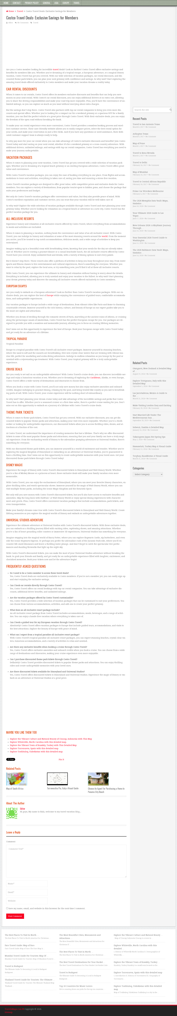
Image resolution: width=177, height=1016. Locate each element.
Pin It (61, 759)
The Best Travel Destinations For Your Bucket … (82, 962)
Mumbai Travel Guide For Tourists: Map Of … (27, 956)
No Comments (22, 23)
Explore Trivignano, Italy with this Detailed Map (149, 382)
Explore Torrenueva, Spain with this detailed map (34, 748)
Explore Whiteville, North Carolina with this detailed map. (38, 742)
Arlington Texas (140, 134)
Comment (10, 841)
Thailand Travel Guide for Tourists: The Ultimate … (30, 980)
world (105, 236)
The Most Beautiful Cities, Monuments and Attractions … (80, 936)
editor (10, 23)
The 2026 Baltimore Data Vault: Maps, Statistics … (151, 251)
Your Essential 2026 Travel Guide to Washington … (150, 239)
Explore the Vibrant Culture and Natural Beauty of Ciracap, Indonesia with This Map (51, 739)
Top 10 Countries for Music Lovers (75, 986)
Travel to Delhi (140, 162)
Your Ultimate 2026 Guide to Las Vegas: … (148, 214)
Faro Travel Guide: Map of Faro (19, 945)
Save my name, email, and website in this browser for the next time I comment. (47, 908)
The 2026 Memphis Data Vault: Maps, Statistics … (150, 202)
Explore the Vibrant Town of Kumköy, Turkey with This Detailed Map (43, 745)
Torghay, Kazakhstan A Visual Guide (150, 456)
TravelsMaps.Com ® (14, 1009)
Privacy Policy (32, 3)
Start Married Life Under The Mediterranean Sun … (147, 416)
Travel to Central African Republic (149, 181)
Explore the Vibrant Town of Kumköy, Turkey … (137, 962)
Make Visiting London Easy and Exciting (152, 405)
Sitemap (8, 1012)
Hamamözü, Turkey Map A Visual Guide (152, 446)
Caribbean (95, 378)
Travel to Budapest (14, 966)
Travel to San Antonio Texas (146, 124)
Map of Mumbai (140, 172)
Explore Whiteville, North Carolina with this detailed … (135, 947)
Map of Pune (139, 143)
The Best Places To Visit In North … (22, 935)
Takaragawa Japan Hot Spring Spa (149, 437)
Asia (56, 3)
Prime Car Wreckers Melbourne (148, 191)
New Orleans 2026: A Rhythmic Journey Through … (152, 226)
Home (6, 3)
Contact (17, 3)
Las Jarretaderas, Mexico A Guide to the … (150, 394)
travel (56, 69)
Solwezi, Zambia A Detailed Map (148, 427)
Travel (76, 3)
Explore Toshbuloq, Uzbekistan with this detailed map (36, 752)
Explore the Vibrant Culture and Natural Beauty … (138, 935)
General (46, 3)
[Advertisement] (66, 45)
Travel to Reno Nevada (143, 153)
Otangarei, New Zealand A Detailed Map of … (152, 369)
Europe (66, 3)
